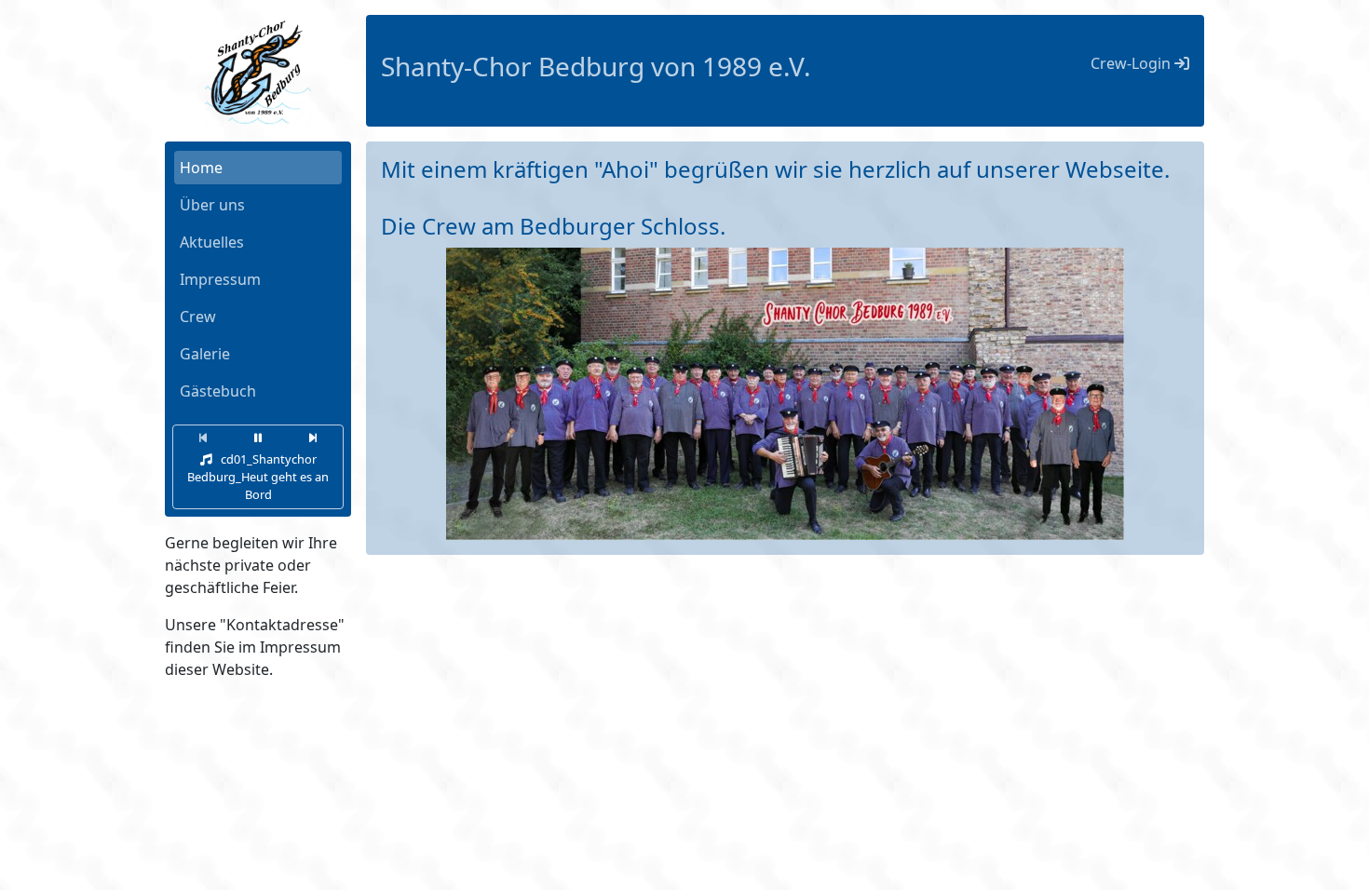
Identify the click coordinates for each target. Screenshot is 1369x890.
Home (201, 167)
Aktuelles (212, 242)
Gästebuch (218, 391)
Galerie (205, 354)
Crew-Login (1132, 63)
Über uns (212, 205)
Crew (198, 316)
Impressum (220, 279)
